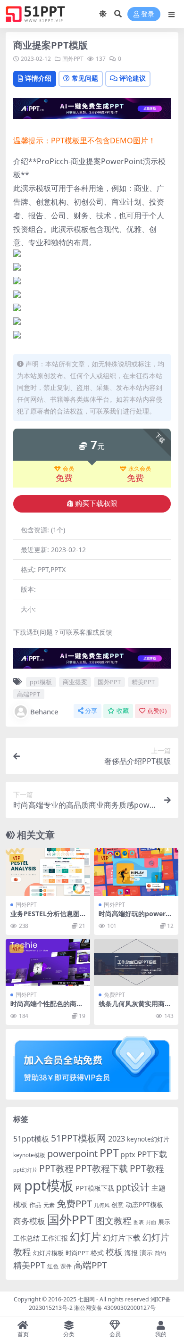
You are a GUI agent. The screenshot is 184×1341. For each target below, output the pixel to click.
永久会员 (139, 468)
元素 (49, 1205)
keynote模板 (29, 1155)
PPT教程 (56, 1168)
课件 (66, 1266)
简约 (160, 1253)
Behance (44, 711)
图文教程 (114, 1220)
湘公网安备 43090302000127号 (115, 1308)
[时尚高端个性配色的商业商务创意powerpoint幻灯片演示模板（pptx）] (48, 962)
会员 (68, 468)
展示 (164, 1222)
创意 (117, 1204)
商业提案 (75, 682)
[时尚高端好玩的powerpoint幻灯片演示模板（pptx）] (136, 872)
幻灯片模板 (48, 1253)
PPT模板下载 (94, 1188)
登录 (147, 14)
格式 (97, 1252)
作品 (35, 1204)
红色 (53, 1266)
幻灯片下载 (122, 1238)
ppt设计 (133, 1187)
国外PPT (73, 59)
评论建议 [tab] (132, 78)
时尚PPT (77, 1253)
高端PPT (28, 694)
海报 (131, 1252)
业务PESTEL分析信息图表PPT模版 (45, 917)
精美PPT (143, 682)
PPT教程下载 (101, 1168)
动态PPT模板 (144, 1204)
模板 (114, 1252)
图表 (139, 1221)
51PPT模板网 (78, 1138)
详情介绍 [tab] (38, 78)
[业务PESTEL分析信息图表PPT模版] (48, 872)
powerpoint (72, 1153)
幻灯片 (85, 1236)
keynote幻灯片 (148, 1139)
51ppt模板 (31, 1139)
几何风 (101, 1205)
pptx (128, 1154)
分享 (91, 710)
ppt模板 (41, 682)
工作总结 (26, 1237)
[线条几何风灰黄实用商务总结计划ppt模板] (136, 962)
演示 (146, 1252)
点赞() (157, 710)
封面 (151, 1221)
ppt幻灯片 (25, 1170)
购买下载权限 (96, 503)
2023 (116, 1139)
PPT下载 (152, 1154)
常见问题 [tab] (85, 78)
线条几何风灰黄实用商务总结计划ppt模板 (135, 1007)
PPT (109, 1152)
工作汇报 (55, 1237)
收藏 (123, 710)
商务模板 (29, 1221)
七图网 (86, 1299)
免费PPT (114, 995)
